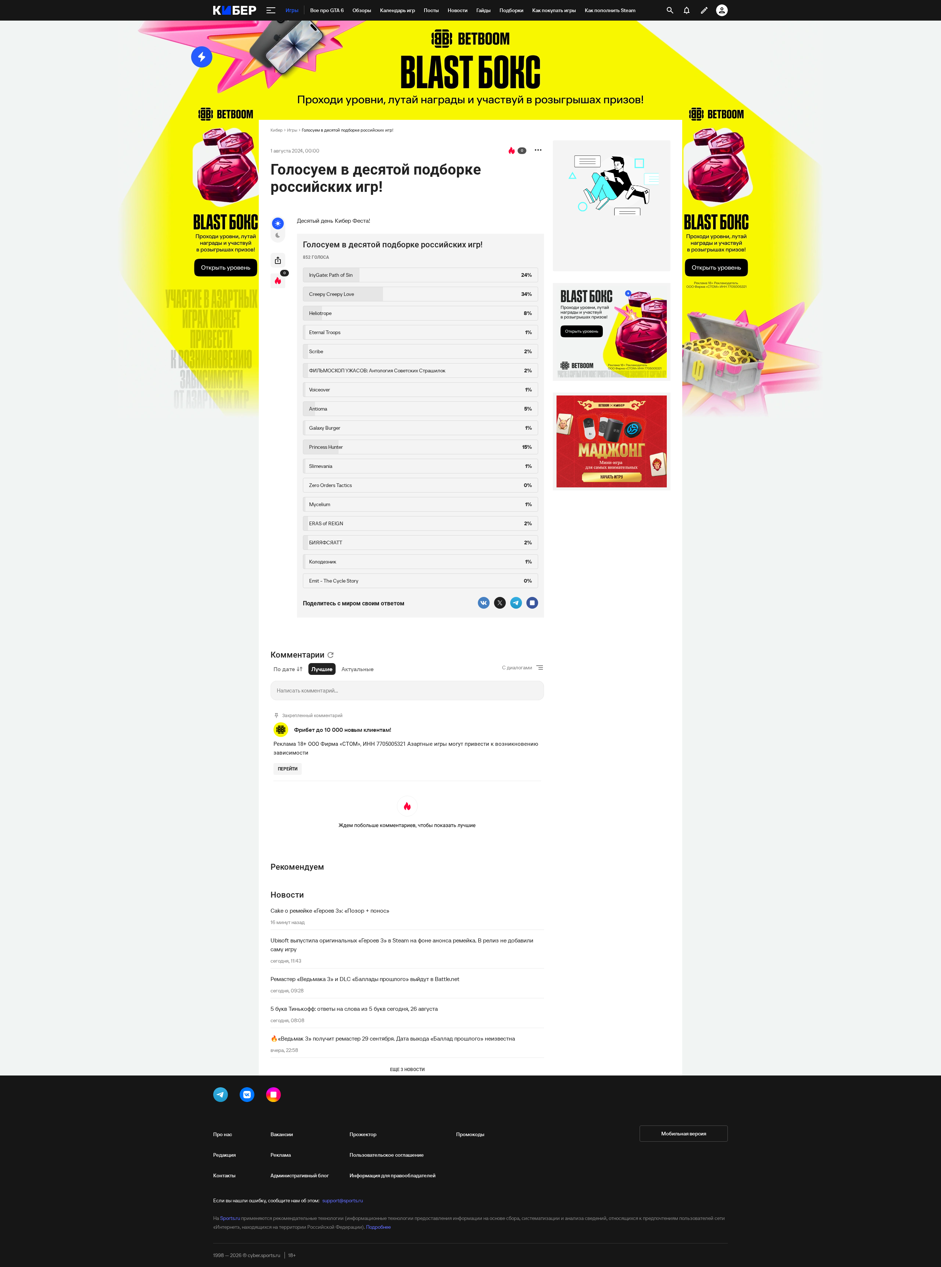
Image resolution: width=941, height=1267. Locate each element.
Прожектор (363, 1134)
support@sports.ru (342, 1200)
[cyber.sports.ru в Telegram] (222, 1096)
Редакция (224, 1155)
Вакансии (282, 1134)
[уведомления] (686, 10)
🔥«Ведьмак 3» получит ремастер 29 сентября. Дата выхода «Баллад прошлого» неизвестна (393, 1038)
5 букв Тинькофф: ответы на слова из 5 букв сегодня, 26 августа (354, 1008)
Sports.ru (230, 1218)
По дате (284, 669)
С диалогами (517, 667)
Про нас (222, 1134)
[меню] (271, 10)
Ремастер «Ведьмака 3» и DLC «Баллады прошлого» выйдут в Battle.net (365, 979)
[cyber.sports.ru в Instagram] (275, 1096)
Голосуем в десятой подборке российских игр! (347, 130)
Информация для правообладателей (393, 1175)
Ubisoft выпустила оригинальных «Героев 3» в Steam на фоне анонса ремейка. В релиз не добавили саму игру (402, 945)
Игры (292, 130)
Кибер (277, 130)
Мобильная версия (683, 1133)
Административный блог (300, 1175)
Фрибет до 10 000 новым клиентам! (342, 729)
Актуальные (357, 669)
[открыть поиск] (670, 10)
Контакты (224, 1175)
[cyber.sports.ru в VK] (248, 1096)
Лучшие (322, 669)
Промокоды (470, 1134)
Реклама (281, 1155)
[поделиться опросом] (278, 260)
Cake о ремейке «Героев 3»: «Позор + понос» (330, 910)
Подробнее (378, 1227)
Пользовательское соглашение (387, 1155)
